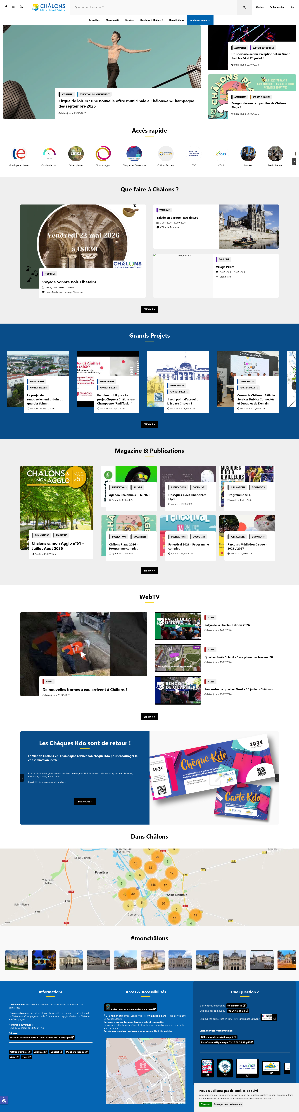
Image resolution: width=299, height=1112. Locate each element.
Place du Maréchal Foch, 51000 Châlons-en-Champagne (40, 1037)
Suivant (294, 161)
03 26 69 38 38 (236, 1010)
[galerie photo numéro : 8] (234, 965)
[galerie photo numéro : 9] (262, 965)
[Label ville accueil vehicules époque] (225, 1068)
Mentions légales (75, 1051)
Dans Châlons (176, 19)
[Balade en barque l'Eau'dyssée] (249, 227)
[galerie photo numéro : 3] (98, 965)
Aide (12, 1056)
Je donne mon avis (200, 19)
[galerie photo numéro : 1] (44, 965)
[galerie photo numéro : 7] (207, 965)
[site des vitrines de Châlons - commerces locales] (271, 1068)
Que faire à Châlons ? (151, 19)
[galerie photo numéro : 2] (71, 965)
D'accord (205, 1104)
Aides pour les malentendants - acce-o (131, 1009)
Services (129, 19)
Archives (39, 1051)
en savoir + (85, 801)
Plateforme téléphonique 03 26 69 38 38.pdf (225, 1042)
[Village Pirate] (183, 276)
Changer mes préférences (228, 1104)
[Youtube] (21, 7)
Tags (24, 1056)
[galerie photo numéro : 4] (125, 965)
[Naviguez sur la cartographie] (149, 887)
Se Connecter (277, 7)
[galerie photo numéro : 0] (16, 965)
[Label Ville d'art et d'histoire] (207, 1068)
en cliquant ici (234, 1005)
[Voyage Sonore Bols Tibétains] (83, 247)
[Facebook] (6, 7)
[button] (292, 7)
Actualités (94, 19)
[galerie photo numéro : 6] (180, 965)
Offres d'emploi (18, 1051)
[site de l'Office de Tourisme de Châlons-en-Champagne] (247, 1068)
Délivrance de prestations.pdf (217, 1037)
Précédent (22, 778)
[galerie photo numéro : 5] (153, 965)
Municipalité (112, 19)
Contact (260, 7)
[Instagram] (13, 7)
